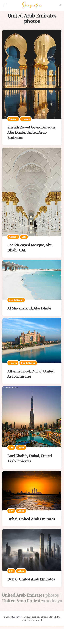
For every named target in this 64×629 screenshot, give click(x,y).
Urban (21, 447)
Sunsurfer (16, 617)
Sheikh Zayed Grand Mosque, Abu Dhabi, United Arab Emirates (31, 132)
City (24, 236)
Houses (26, 119)
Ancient (13, 119)
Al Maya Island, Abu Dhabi (29, 308)
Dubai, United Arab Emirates (31, 519)
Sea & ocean (16, 300)
